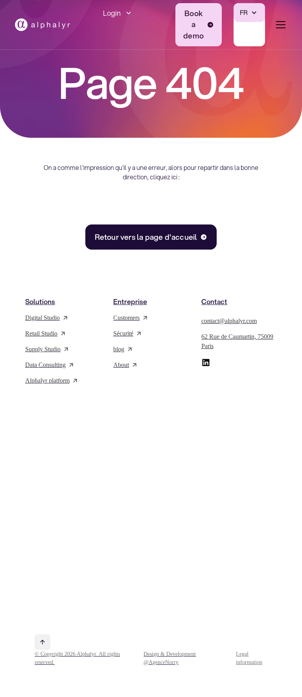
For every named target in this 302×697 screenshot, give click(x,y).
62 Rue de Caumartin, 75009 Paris (237, 341)
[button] (133, 13)
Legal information (249, 658)
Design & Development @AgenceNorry (170, 658)
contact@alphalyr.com (229, 320)
